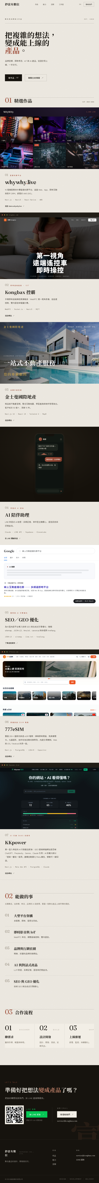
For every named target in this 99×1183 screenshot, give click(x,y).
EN (80, 4)
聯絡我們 (89, 4)
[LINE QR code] (14, 1114)
